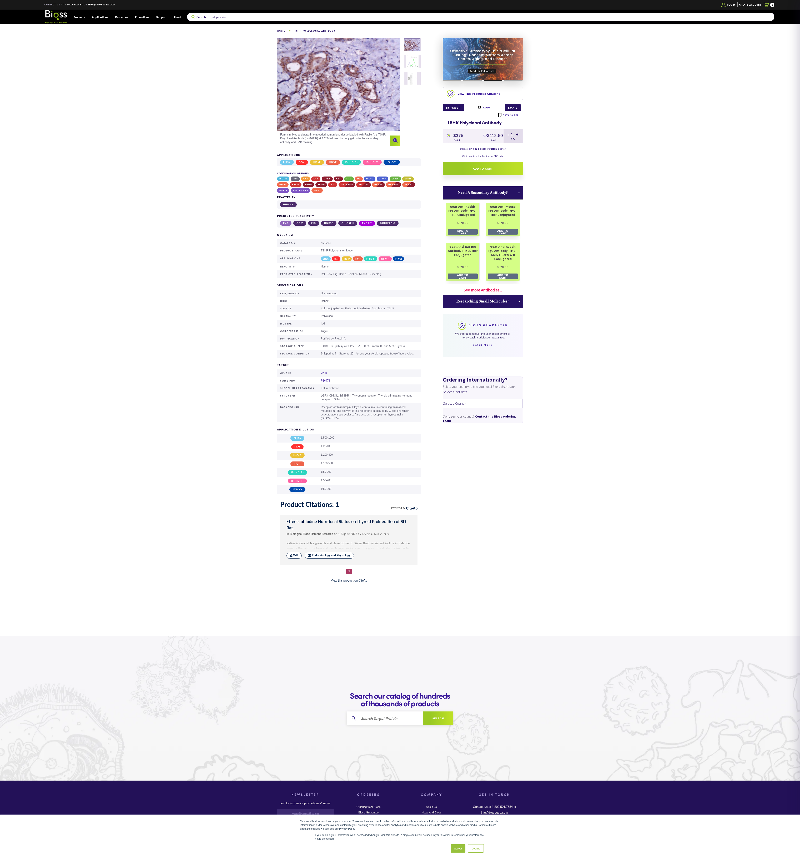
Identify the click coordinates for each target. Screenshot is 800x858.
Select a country (455, 392)
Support (161, 17)
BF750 (321, 184)
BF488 (395, 179)
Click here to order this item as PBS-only (482, 156)
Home (281, 31)
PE (358, 179)
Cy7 (338, 179)
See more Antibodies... (483, 290)
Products (79, 17)
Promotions (142, 17)
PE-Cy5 (378, 184)
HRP (295, 179)
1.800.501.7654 (74, 4)
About (177, 17)
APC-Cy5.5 (347, 184)
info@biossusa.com (102, 4)
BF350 (369, 179)
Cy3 (305, 179)
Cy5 (316, 179)
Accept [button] (458, 848)
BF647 (295, 184)
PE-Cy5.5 (393, 184)
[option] (338, 92)
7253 (324, 373)
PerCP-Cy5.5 (300, 190)
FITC (348, 179)
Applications (100, 17)
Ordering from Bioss (368, 807)
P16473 (325, 380)
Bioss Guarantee (368, 812)
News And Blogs (431, 812)
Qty (513, 139)
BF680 (308, 184)
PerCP (283, 190)
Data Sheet (511, 115)
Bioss (56, 17)
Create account (750, 4)
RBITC (317, 190)
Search (438, 718)
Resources (121, 17)
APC (332, 184)
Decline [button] (475, 848)
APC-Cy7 (363, 184)
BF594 (282, 184)
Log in (731, 4)
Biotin (283, 179)
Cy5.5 (327, 179)
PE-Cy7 (409, 184)
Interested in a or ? (483, 149)
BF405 (382, 179)
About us (431, 807)
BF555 (408, 179)
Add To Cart (462, 232)
